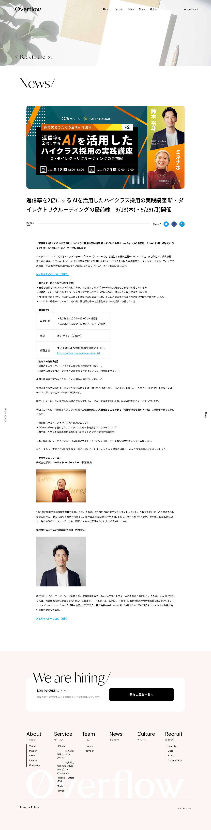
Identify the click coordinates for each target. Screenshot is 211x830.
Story (171, 755)
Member (89, 750)
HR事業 (60, 790)
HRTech (61, 746)
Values (32, 755)
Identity (33, 760)
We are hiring (191, 9)
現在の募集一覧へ (141, 694)
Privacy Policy (29, 807)
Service (119, 9)
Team (131, 9)
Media (60, 785)
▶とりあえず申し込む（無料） (52, 618)
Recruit (173, 733)
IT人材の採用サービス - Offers (65, 754)
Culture (154, 9)
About (106, 9)
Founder (89, 746)
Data (170, 750)
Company (34, 765)
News (142, 9)
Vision (32, 746)
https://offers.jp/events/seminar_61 (78, 353)
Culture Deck (175, 760)
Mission (33, 750)
